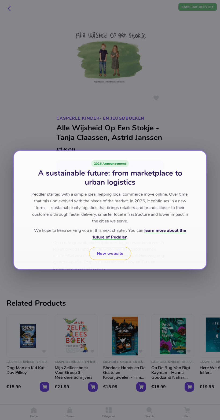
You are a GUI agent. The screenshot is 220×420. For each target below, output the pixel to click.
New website (110, 253)
